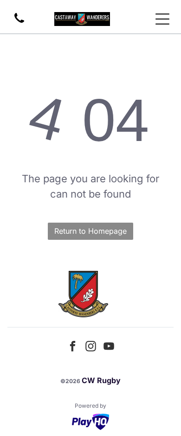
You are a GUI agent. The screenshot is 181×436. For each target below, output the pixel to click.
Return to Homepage (90, 231)
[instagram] (90, 347)
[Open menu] (162, 19)
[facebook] (72, 347)
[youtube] (108, 347)
